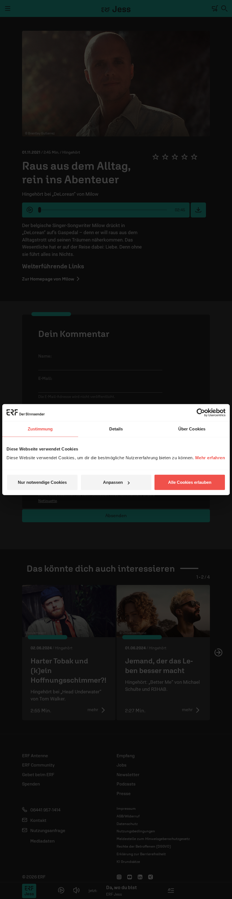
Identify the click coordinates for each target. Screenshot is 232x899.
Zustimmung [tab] (40, 428)
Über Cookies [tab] (191, 428)
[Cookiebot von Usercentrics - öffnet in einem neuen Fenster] (200, 412)
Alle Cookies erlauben (189, 482)
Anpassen (113, 482)
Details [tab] (116, 428)
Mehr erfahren (210, 457)
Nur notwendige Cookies (42, 482)
